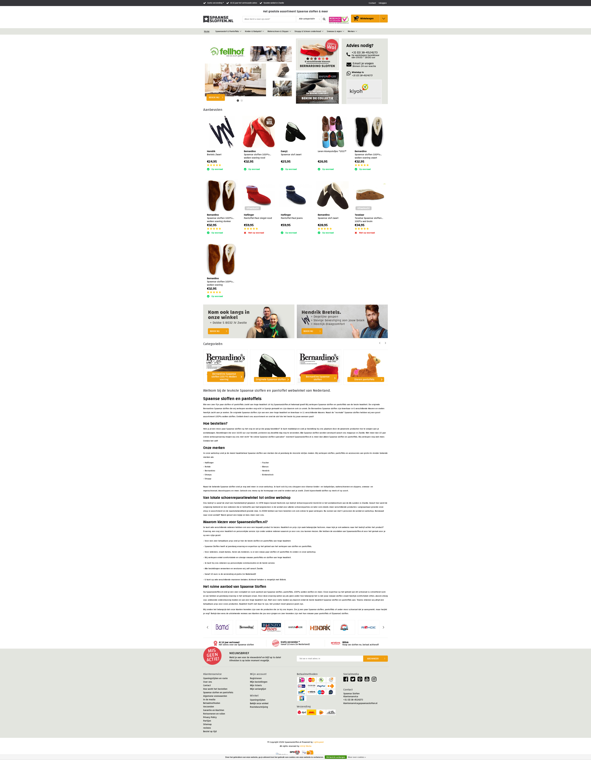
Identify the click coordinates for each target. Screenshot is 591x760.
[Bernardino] (246, 627)
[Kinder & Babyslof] (263, 31)
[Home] (211, 31)
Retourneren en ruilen (214, 714)
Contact (207, 685)
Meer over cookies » (357, 757)
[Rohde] (368, 627)
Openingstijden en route (215, 678)
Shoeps (208, 475)
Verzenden (208, 706)
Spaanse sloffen (325, 405)
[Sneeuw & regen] (344, 31)
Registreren (256, 678)
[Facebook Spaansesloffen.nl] (345, 680)
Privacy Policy (210, 717)
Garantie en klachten (213, 710)
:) (244, 165)
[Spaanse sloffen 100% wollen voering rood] (258, 132)
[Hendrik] (320, 627)
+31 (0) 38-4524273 (353, 700)
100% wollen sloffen (225, 417)
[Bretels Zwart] (221, 132)
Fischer (265, 463)
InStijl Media (305, 746)
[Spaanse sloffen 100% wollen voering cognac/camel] (221, 259)
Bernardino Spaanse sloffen (216, 409)
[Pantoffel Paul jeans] (295, 195)
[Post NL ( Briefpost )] (308, 752)
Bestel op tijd (210, 731)
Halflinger (209, 463)
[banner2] (317, 88)
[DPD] (295, 752)
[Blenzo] (271, 627)
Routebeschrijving (259, 707)
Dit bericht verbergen (335, 757)
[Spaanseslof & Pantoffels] (241, 31)
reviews (207, 728)
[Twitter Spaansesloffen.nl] (352, 680)
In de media (209, 699)
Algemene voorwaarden (215, 696)
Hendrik (265, 471)
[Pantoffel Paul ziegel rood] (258, 195)
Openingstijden (257, 700)
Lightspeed (318, 742)
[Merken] (356, 31)
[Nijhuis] (344, 627)
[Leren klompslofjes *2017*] (332, 132)
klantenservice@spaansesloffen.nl (360, 703)
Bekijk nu (214, 331)
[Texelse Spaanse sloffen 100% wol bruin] (369, 195)
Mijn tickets (256, 685)
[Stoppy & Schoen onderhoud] (323, 31)
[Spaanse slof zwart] (295, 132)
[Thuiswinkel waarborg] (338, 20)
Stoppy (208, 479)
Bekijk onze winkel (259, 703)
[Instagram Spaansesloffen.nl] (374, 680)
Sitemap (207, 724)
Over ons (207, 682)
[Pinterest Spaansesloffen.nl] (360, 680)
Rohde (208, 467)
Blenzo (265, 467)
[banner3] (248, 321)
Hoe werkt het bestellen (215, 689)
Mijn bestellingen (258, 682)
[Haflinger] (295, 627)
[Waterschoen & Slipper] (290, 31)
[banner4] (342, 321)
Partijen (207, 721)
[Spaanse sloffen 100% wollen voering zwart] (369, 132)
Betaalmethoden (211, 703)
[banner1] (317, 55)
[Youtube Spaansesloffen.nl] (367, 680)
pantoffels (341, 405)
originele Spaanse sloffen (245, 413)
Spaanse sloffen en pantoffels (218, 692)
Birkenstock (267, 475)
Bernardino (210, 471)
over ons (260, 515)
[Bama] (222, 627)
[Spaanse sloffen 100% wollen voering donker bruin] (221, 195)
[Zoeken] (324, 19)
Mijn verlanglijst (258, 689)
